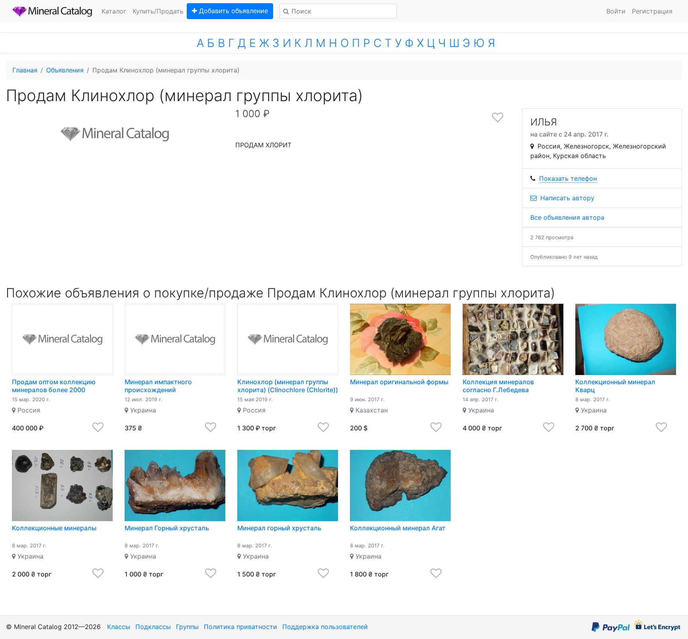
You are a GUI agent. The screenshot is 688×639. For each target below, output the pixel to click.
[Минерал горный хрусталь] (287, 485)
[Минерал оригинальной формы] (400, 339)
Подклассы (153, 627)
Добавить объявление (232, 11)
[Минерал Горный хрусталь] (175, 485)
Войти (615, 11)
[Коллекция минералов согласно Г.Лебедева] (513, 339)
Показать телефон (568, 178)
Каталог (114, 11)
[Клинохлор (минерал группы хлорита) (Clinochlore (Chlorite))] (287, 339)
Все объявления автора (567, 217)
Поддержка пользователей (325, 627)
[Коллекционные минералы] (62, 485)
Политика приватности (240, 627)
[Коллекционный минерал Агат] (400, 485)
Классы (118, 627)
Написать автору (566, 198)
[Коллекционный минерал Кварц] (625, 339)
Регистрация (652, 11)
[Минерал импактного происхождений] (175, 339)
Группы (187, 627)
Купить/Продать (158, 11)
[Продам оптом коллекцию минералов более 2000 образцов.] (62, 339)
